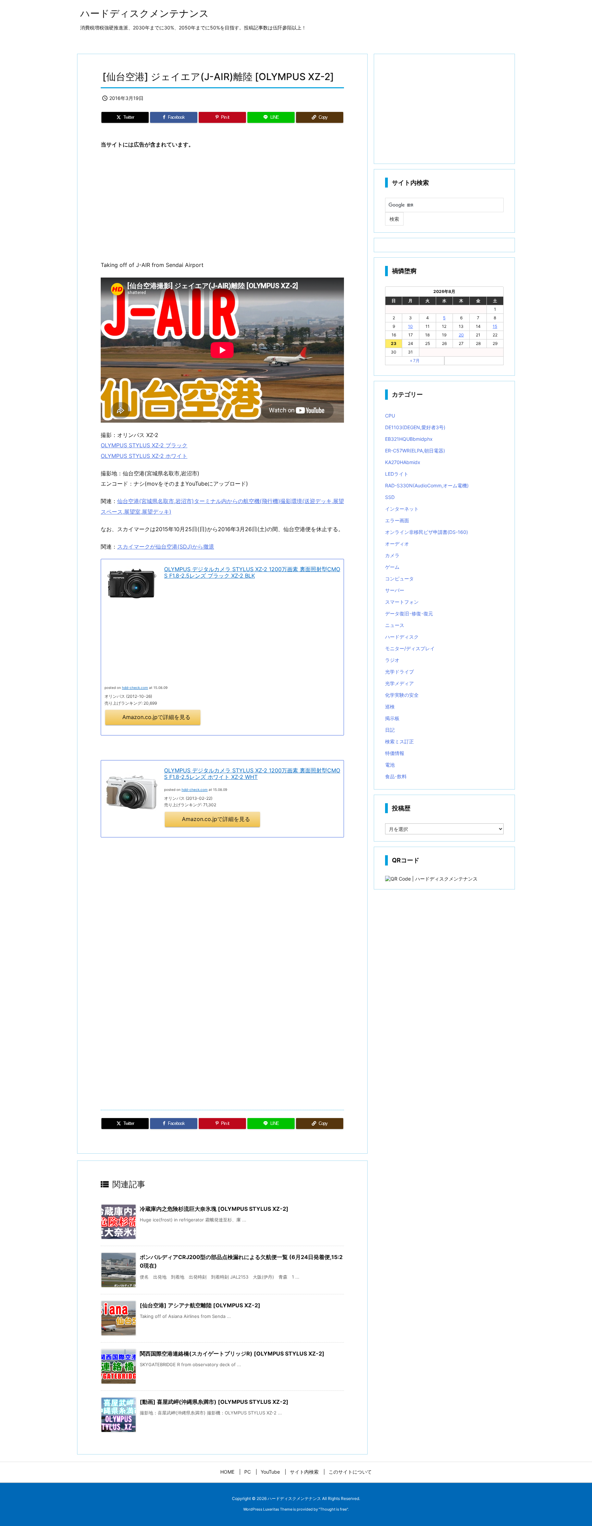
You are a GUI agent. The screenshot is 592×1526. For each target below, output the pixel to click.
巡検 (390, 706)
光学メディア (399, 683)
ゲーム (392, 567)
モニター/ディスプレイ (410, 648)
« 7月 (415, 360)
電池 (390, 765)
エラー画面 (397, 520)
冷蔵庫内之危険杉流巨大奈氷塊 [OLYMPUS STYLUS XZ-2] (214, 1208)
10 (410, 326)
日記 (390, 730)
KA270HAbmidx (402, 462)
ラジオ (392, 660)
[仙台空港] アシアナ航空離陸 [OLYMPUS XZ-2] (200, 1305)
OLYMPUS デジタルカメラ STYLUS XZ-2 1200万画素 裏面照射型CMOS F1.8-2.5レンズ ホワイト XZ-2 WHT (252, 773)
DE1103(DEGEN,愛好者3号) (415, 427)
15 (495, 326)
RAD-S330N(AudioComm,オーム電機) (427, 485)
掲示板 (392, 718)
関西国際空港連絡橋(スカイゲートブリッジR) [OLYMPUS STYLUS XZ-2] (232, 1353)
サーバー (394, 590)
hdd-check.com (195, 789)
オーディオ (397, 544)
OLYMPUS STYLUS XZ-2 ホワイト (144, 455)
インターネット (402, 509)
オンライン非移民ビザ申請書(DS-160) (426, 532)
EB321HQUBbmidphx (409, 439)
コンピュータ (399, 578)
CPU (390, 416)
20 (461, 334)
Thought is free (333, 1509)
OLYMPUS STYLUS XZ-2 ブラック (144, 445)
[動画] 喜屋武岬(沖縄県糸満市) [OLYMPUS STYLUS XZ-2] (214, 1401)
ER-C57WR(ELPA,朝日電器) (415, 450)
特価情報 (394, 753)
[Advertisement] (222, 205)
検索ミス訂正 (399, 741)
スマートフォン (402, 602)
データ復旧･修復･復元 (409, 613)
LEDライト (396, 474)
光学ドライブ (399, 672)
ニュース (394, 625)
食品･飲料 (396, 776)
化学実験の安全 (402, 695)
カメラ (392, 555)
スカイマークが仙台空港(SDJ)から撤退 (165, 546)
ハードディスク (402, 637)
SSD (390, 497)
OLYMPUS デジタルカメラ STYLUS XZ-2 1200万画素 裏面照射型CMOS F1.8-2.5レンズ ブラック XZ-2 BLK (252, 572)
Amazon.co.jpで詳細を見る (156, 717)
